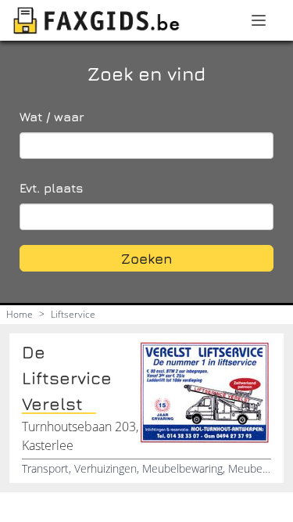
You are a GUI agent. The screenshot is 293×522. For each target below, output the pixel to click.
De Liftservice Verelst (67, 378)
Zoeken (147, 258)
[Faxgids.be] (97, 20)
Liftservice (73, 314)
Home (19, 314)
